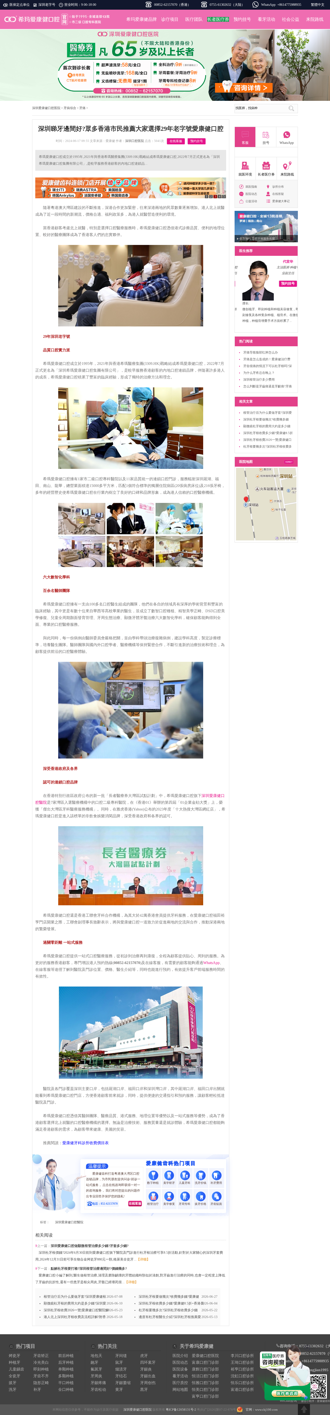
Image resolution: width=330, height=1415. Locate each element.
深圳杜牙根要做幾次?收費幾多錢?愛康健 (169, 1296)
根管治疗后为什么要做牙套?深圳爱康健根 (75, 1296)
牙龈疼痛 (98, 1383)
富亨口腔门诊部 (205, 1396)
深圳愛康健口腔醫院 (69, 1222)
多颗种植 (66, 1376)
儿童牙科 (185, 1183)
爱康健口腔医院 (205, 1356)
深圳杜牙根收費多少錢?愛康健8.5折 (268, 433)
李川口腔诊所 (242, 1356)
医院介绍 (180, 1356)
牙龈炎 (146, 1369)
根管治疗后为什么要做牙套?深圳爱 (267, 412)
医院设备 (180, 1369)
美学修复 (169, 1204)
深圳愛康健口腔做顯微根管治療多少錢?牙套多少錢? (90, 1246)
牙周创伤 (148, 1383)
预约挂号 (242, 19)
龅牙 (94, 1362)
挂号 (266, 143)
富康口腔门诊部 (205, 1362)
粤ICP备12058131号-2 (181, 1409)
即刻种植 (41, 1369)
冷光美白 (41, 1362)
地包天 (96, 1356)
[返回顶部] (304, 1409)
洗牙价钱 (201, 1183)
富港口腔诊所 (242, 1389)
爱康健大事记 (281, 201)
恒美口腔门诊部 (205, 1389)
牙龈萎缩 (123, 1383)
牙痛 (82, 108)
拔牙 (12, 1383)
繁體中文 (317, 5)
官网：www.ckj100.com (262, 1409)
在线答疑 (278, 194)
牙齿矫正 (41, 1356)
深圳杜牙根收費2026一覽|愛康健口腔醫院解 (76, 1310)
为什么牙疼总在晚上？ (259, 373)
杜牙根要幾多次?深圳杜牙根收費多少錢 (168, 1310)
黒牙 (144, 1389)
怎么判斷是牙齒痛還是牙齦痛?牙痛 (267, 386)
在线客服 (176, 141)
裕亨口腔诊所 (242, 1369)
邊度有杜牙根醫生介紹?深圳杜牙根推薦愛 (170, 1317)
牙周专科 (185, 1204)
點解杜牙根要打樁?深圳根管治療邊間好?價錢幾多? (89, 1268)
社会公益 (290, 19)
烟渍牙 (121, 1369)
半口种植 (66, 1383)
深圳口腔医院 (134, 141)
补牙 (37, 1389)
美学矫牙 (169, 1183)
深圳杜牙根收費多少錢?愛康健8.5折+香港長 (171, 1303)
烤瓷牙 (14, 1356)
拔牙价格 (201, 1204)
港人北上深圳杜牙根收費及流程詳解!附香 (75, 1317)
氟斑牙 (96, 1369)
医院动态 (251, 194)
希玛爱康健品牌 (141, 19)
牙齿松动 (98, 1389)
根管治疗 (153, 1204)
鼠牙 (119, 1362)
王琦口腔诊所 (242, 1362)
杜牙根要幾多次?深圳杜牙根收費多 (267, 446)
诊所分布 (278, 186)
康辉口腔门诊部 (205, 1369)
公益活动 (251, 201)
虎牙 (144, 1356)
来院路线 (314, 19)
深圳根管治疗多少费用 (259, 379)
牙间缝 (121, 1356)
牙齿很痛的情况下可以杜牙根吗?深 (267, 366)
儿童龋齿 (16, 1369)
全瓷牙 (14, 1376)
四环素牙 (148, 1362)
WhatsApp (211, 963)
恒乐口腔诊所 (242, 1383)
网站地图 (180, 1389)
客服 (245, 143)
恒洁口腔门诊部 (205, 1376)
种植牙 (14, 1362)
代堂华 (283, 261)
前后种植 (66, 1356)
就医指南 (251, 186)
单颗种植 (66, 1369)
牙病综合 (70, 108)
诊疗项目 (170, 19)
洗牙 (12, 1389)
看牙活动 (266, 19)
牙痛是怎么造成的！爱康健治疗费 (266, 359)
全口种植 (66, 1389)
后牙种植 (66, 1362)
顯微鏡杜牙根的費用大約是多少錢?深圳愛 (75, 1303)
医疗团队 (194, 19)
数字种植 (153, 1183)
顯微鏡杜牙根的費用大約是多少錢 (266, 426)
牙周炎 (96, 1376)
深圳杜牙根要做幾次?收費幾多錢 (266, 419)
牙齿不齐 (41, 1376)
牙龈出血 (148, 1376)
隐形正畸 (41, 1383)
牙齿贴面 (216, 1204)
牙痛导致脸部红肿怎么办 (260, 352)
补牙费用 (216, 1183)
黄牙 (119, 1389)
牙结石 (121, 1376)
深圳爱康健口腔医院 (57, 19)
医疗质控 (180, 1383)
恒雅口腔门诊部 (205, 1383)
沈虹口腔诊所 (242, 1376)
